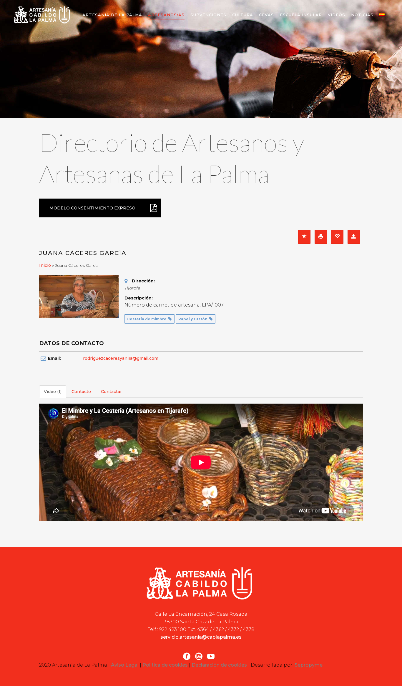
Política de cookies (165, 665)
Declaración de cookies (219, 665)
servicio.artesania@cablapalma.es (201, 637)
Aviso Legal (125, 665)
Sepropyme (309, 665)
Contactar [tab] (111, 391)
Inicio (45, 265)
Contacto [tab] (81, 391)
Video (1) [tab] (53, 391)
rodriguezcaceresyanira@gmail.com (120, 358)
